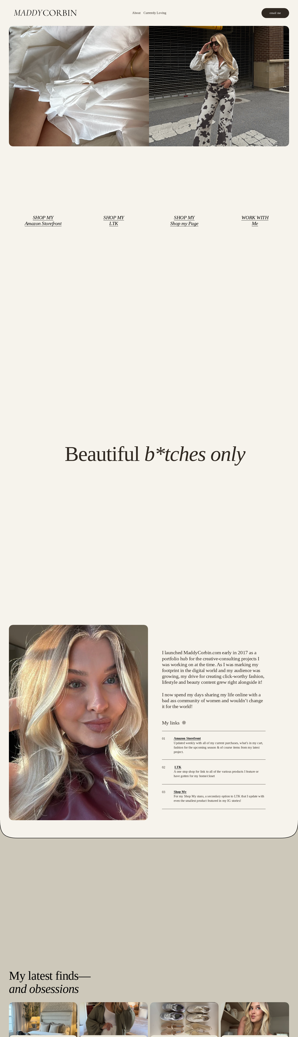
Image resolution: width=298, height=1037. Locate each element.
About (136, 13)
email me (275, 13)
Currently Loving (155, 13)
